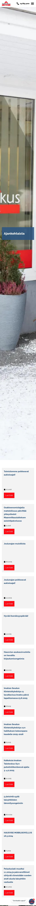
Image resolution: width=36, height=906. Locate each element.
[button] (32, 3)
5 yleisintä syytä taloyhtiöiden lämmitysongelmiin (13, 799)
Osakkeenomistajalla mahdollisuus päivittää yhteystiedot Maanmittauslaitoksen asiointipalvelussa (15, 514)
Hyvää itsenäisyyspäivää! (16, 616)
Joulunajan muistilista (14, 543)
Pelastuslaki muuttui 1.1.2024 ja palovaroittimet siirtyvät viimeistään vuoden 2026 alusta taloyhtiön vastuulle (17, 875)
